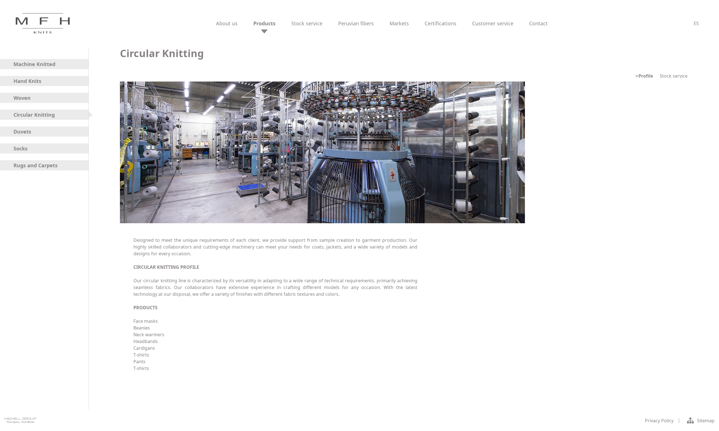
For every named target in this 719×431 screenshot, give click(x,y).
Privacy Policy (659, 421)
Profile (645, 76)
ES (696, 23)
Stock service (674, 76)
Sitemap (706, 421)
